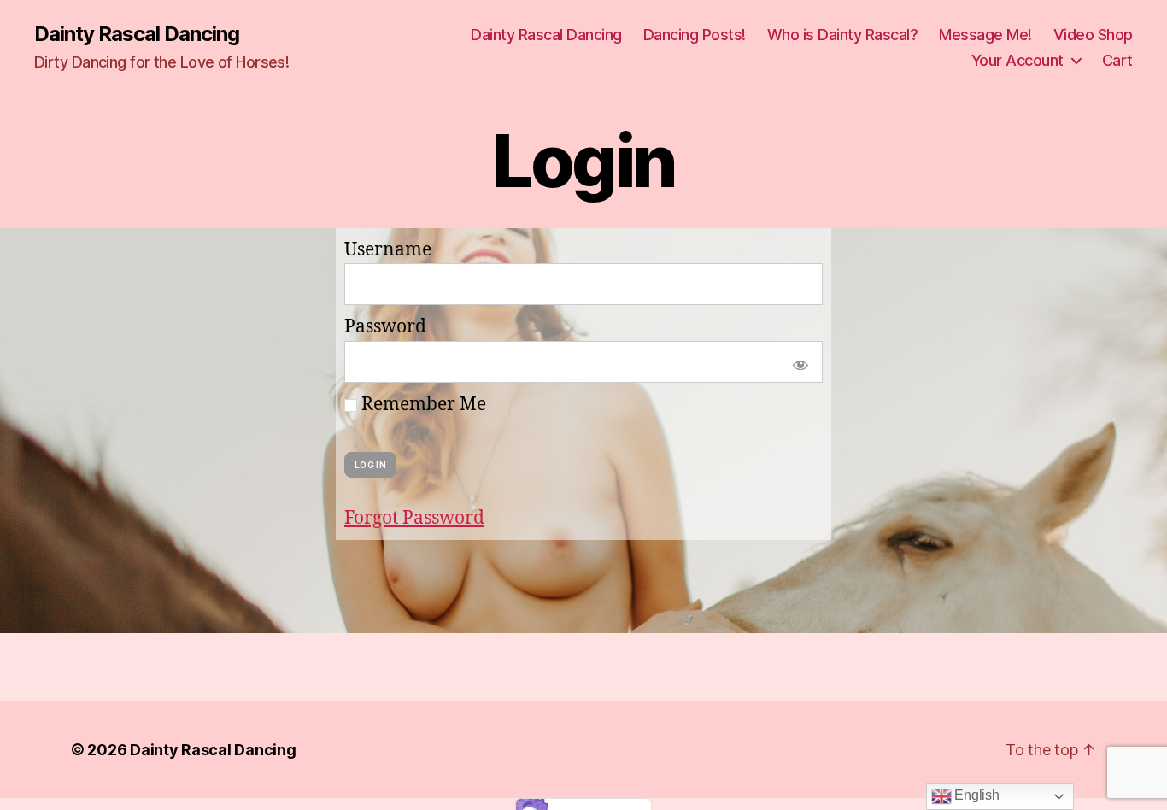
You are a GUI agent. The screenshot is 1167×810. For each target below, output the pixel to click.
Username (387, 249)
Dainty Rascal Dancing (136, 34)
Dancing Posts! (694, 35)
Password (385, 326)
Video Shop (1093, 35)
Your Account (1017, 60)
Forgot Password (414, 518)
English (976, 795)
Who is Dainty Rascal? (842, 35)
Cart (1117, 60)
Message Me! (985, 35)
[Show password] (797, 362)
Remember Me (421, 404)
